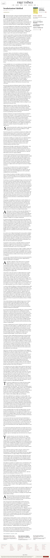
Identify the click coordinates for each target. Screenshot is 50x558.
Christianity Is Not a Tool (8, 536)
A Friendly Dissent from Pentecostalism (38, 25)
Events (27, 545)
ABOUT (11, 544)
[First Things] (25, 2)
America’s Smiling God (38, 27)
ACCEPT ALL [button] (46, 556)
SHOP (36, 544)
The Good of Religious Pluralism (38, 22)
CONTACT (19, 544)
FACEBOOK (43, 545)
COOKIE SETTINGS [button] (39, 556)
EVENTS (27, 544)
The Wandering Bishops (38, 536)
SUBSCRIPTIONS (4, 544)
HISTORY (11, 545)
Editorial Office (20, 545)
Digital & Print (3, 545)
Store (36, 545)
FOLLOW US (44, 544)
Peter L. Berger (5, 10)
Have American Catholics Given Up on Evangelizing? (24, 536)
